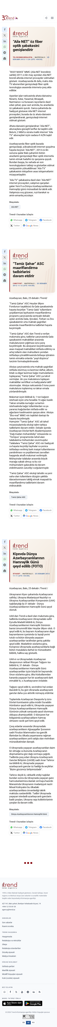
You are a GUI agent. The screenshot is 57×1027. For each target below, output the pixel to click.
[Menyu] (52, 18)
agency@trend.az (8, 910)
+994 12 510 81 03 (9, 907)
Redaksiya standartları (11, 948)
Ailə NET (14, 207)
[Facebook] (10, 992)
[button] (4, 29)
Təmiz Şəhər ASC (18, 497)
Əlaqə (4, 944)
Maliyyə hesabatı (9, 956)
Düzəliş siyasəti (8, 952)
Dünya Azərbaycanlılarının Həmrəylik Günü (29, 814)
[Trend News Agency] (9, 885)
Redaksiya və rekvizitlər (11, 940)
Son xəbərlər (7, 922)
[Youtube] (22, 992)
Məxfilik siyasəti (8, 970)
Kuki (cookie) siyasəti (10, 978)
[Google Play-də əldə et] (33, 1003)
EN (24, 1022)
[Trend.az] (10, 18)
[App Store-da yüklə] (12, 1003)
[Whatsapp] (4, 992)
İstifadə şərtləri (8, 966)
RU (33, 1022)
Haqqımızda (7, 937)
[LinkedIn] (33, 992)
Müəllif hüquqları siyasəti (12, 974)
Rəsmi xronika (8, 926)
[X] (16, 992)
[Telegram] (27, 992)
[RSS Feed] (39, 992)
